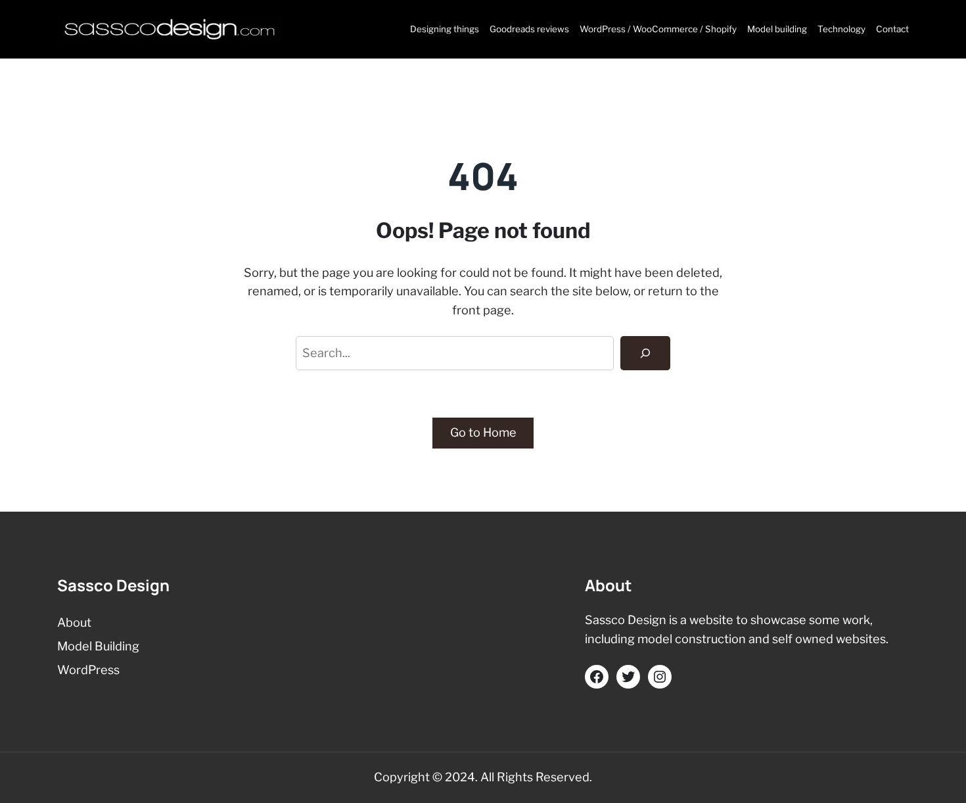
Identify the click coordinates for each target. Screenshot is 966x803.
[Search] (645, 353)
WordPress (88, 670)
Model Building (98, 646)
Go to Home (483, 432)
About (74, 622)
